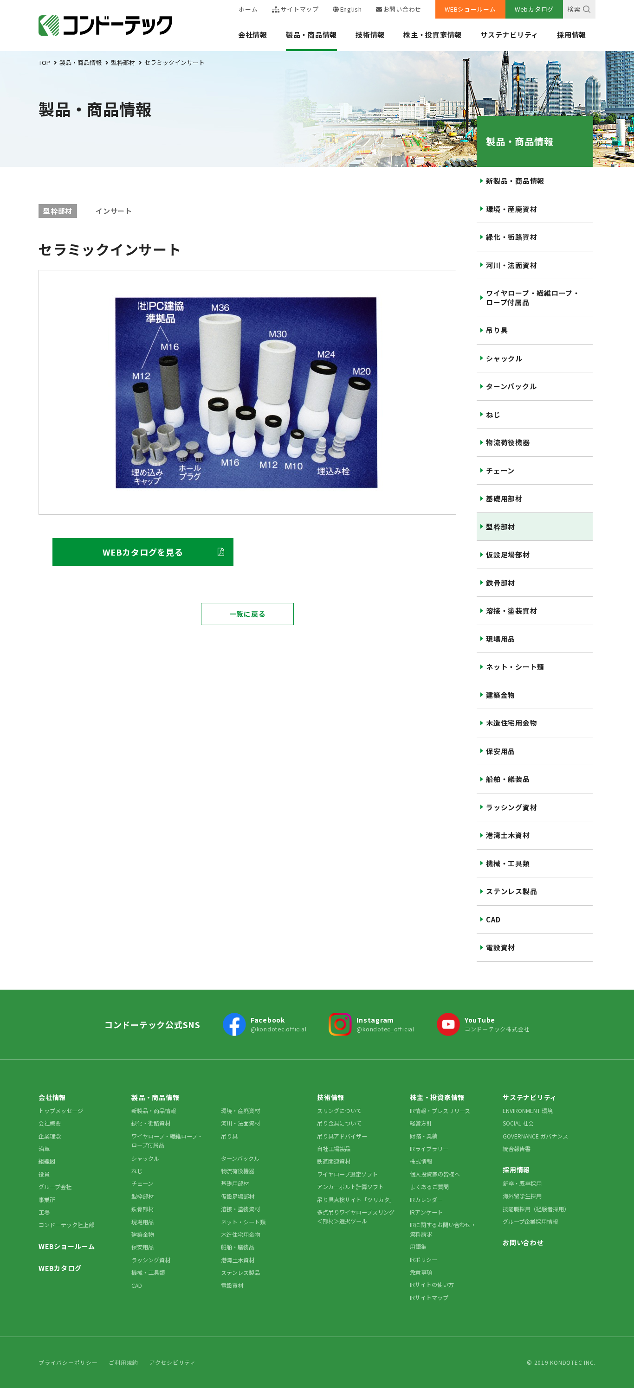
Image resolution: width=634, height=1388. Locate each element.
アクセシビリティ (172, 1362)
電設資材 (500, 947)
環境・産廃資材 (511, 209)
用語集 (418, 1246)
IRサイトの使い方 (432, 1284)
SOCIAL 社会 (518, 1123)
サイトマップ (299, 9)
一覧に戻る (247, 614)
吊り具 (497, 330)
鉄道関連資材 (333, 1161)
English (351, 9)
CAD (493, 919)
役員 (44, 1174)
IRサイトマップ (429, 1297)
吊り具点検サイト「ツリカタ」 (356, 1199)
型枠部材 (500, 526)
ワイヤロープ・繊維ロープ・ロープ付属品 (533, 297)
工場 (44, 1212)
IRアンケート (426, 1212)
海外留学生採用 (522, 1196)
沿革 (44, 1148)
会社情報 (252, 34)
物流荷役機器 (508, 442)
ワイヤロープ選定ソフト (347, 1174)
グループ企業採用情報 (530, 1221)
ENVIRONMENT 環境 (528, 1110)
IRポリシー (423, 1259)
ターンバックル (511, 386)
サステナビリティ (509, 34)
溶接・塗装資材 (511, 610)
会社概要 (50, 1123)
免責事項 (421, 1272)
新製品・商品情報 (515, 180)
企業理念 (50, 1136)
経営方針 (421, 1123)
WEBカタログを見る (143, 552)
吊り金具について (339, 1123)
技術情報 (370, 34)
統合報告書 (516, 1148)
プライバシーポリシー (68, 1362)
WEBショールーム (470, 9)
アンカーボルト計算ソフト (350, 1186)
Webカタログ (534, 9)
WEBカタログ (60, 1268)
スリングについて (339, 1110)
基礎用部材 (504, 498)
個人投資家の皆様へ (435, 1174)
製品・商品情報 (311, 34)
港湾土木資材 (508, 835)
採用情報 (571, 34)
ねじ (493, 414)
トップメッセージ (61, 1110)
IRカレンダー (426, 1199)
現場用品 (500, 639)
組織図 (47, 1161)
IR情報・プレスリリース (440, 1110)
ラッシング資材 (511, 807)
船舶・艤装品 (508, 779)
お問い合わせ (402, 9)
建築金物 (500, 695)
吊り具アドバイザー (342, 1136)
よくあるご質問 (429, 1186)
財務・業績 (424, 1136)
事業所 (47, 1199)
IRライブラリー (429, 1148)
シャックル (504, 358)
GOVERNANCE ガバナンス (535, 1136)
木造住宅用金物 (511, 723)
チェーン (500, 470)
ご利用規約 (123, 1362)
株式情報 (421, 1161)
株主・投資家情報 (432, 34)
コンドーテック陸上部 (66, 1224)
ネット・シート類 (515, 667)
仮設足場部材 (508, 554)
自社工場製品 (333, 1148)
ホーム (248, 9)
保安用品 (500, 751)
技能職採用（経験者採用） (536, 1209)
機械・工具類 (508, 863)
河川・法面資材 (511, 265)
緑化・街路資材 (511, 237)
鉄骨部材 (500, 583)
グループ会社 (55, 1186)
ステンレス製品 (511, 891)
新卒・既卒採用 (522, 1183)
